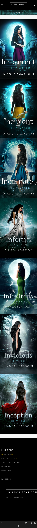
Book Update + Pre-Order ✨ (9, 458)
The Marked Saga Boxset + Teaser (10, 462)
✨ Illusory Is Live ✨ (7, 454)
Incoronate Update (6, 466)
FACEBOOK (6, 479)
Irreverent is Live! (6, 470)
